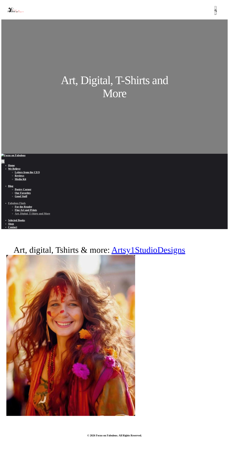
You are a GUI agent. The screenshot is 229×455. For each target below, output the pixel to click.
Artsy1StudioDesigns (148, 250)
